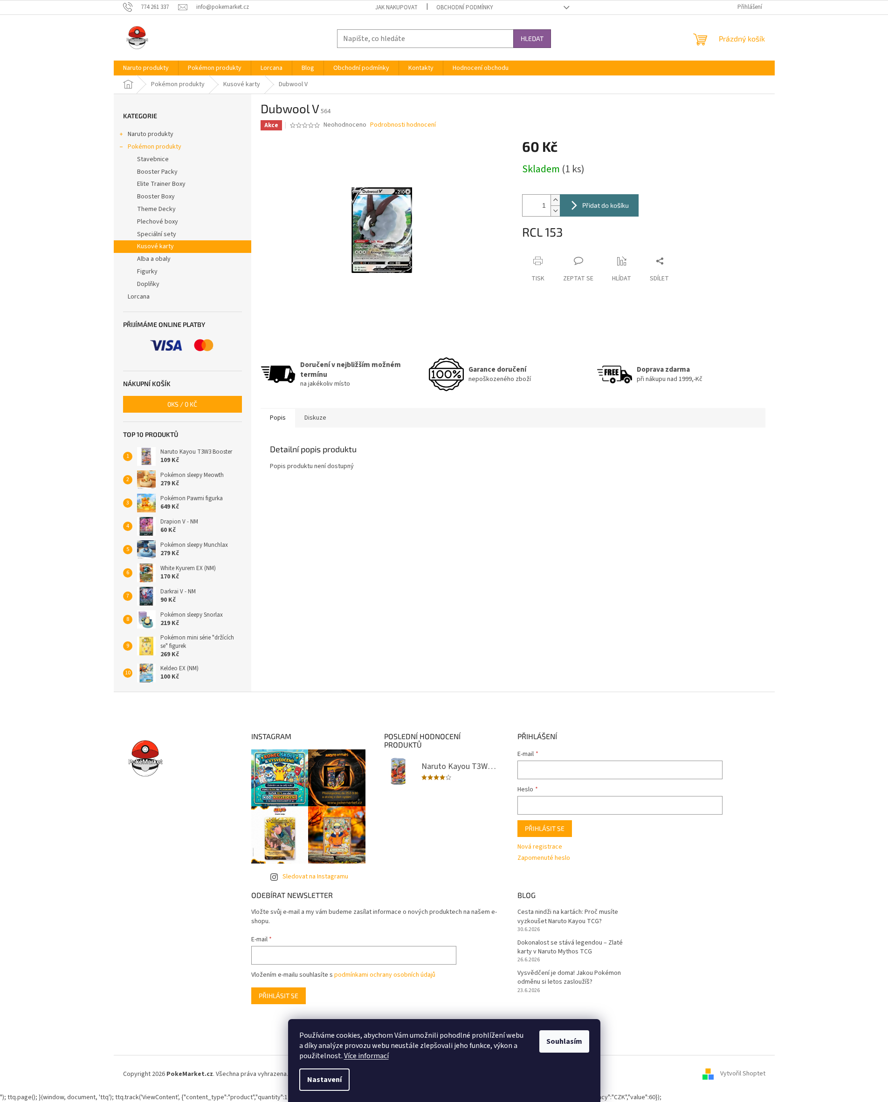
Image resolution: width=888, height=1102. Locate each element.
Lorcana (139, 296)
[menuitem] (146, 68)
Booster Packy (157, 172)
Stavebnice (153, 159)
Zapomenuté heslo (543, 858)
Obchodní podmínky (464, 7)
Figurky (147, 271)
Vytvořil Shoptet (742, 1074)
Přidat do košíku (605, 205)
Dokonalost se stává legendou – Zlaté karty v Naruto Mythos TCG (570, 947)
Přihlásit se (544, 828)
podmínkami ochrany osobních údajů (384, 975)
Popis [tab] (278, 417)
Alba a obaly (154, 259)
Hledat (532, 38)
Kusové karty (155, 246)
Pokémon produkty (154, 146)
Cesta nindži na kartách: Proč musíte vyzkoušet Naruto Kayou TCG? (567, 916)
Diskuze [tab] (315, 417)
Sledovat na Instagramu (315, 876)
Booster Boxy (156, 196)
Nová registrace (539, 847)
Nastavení (324, 1080)
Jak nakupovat (396, 7)
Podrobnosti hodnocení (403, 125)
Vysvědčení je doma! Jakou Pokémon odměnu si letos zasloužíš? (569, 977)
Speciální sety (156, 234)
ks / (182, 404)
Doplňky (148, 284)
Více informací (366, 1056)
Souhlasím (564, 1041)
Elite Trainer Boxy (161, 184)
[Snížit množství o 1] (555, 210)
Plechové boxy (157, 221)
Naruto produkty (150, 134)
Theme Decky (156, 209)
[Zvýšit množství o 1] (555, 200)
